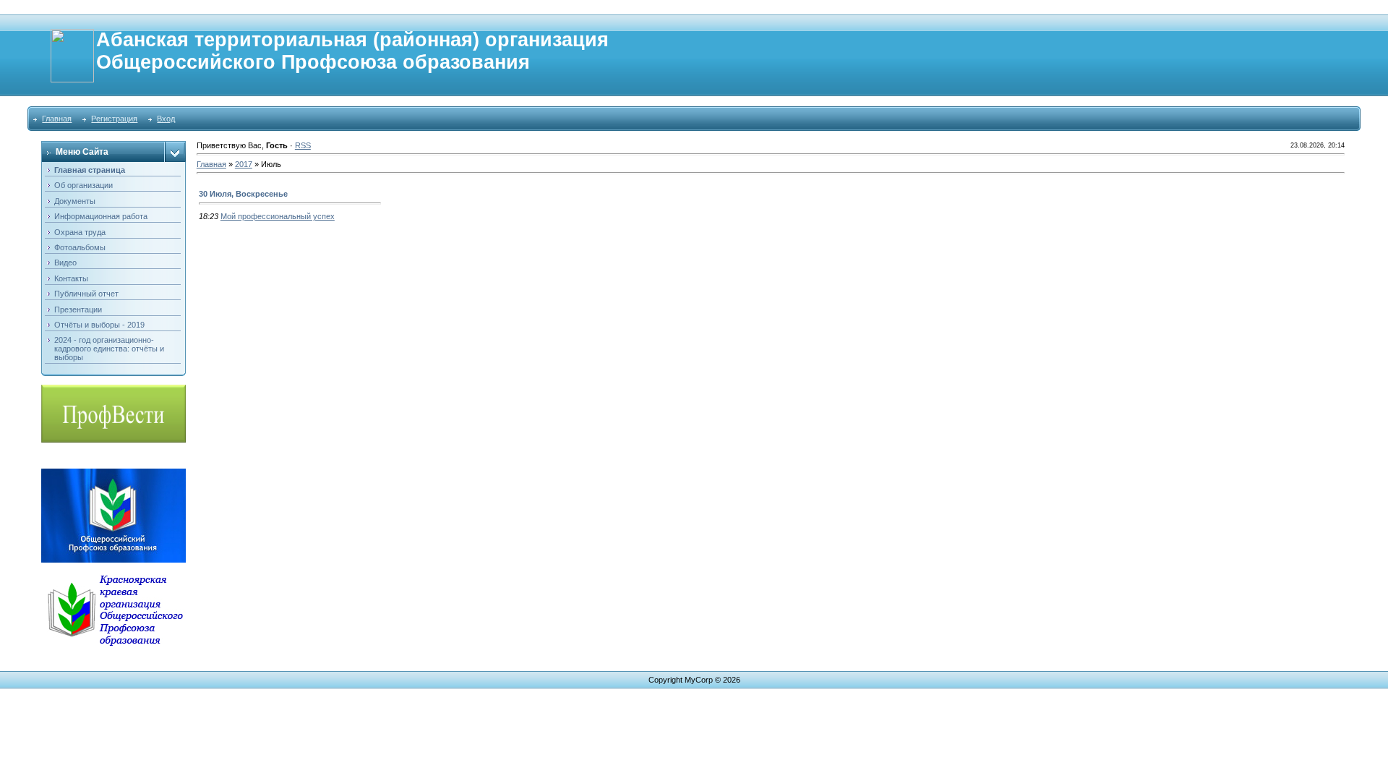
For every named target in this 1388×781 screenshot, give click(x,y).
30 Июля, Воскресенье (243, 193)
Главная (57, 118)
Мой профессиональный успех (277, 216)
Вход (166, 118)
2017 (243, 164)
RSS (303, 145)
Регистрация (114, 118)
